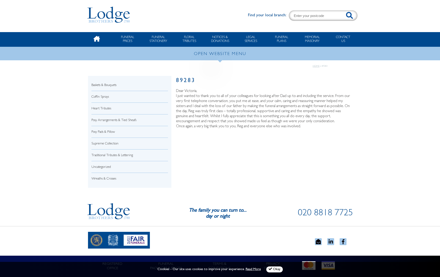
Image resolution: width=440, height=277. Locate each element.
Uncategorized (101, 167)
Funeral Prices (127, 39)
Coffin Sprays (100, 97)
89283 (185, 81)
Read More (253, 269)
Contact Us (343, 39)
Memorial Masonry (312, 39)
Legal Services (251, 39)
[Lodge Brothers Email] (318, 241)
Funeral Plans (281, 39)
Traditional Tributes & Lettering (112, 155)
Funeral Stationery (158, 39)
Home (316, 66)
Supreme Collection (104, 144)
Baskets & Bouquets (103, 85)
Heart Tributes (101, 109)
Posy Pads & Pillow (103, 132)
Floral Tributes (189, 39)
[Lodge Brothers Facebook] (343, 241)
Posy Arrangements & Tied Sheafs (113, 120)
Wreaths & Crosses (103, 179)
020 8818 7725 (325, 213)
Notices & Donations (220, 39)
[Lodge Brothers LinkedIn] (330, 241)
